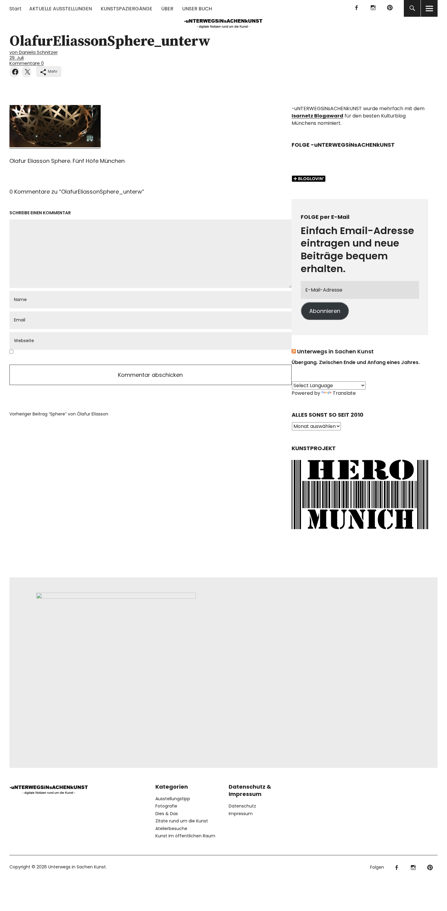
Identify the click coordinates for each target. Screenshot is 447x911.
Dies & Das (166, 814)
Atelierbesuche (171, 828)
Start (15, 8)
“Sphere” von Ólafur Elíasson (58, 414)
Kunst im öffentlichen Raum (185, 836)
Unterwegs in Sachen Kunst (335, 351)
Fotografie (166, 806)
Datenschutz (242, 806)
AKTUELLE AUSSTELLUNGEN (60, 8)
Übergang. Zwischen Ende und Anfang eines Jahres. (356, 362)
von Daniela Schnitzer (33, 52)
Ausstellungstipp (172, 799)
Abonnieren (324, 311)
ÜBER (167, 8)
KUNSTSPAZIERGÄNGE (126, 8)
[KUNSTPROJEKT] (360, 530)
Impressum (241, 814)
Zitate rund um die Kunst (181, 821)
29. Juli (16, 57)
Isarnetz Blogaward (317, 115)
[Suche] (412, 8)
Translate (344, 393)
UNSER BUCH (197, 8)
